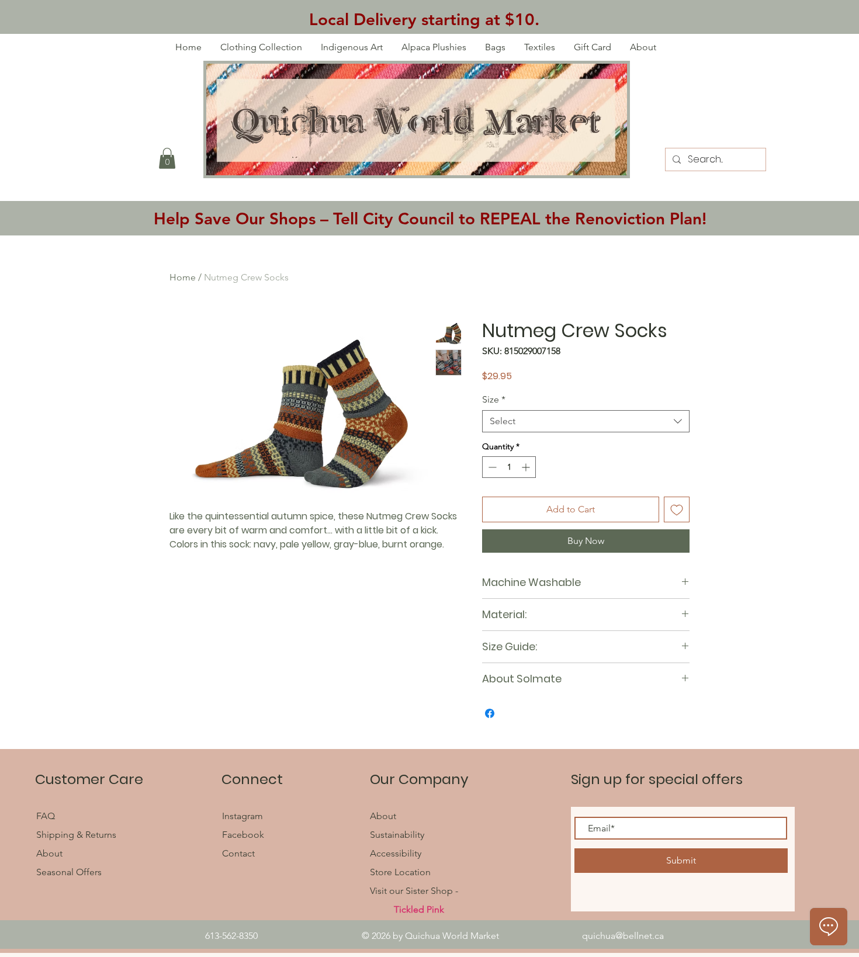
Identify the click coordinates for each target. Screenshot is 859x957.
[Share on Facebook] (490, 713)
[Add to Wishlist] (677, 509)
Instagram (242, 815)
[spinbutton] (508, 467)
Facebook (244, 834)
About (49, 853)
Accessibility (395, 853)
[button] (167, 158)
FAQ (46, 815)
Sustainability (397, 834)
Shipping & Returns (76, 834)
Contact (238, 853)
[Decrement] (491, 467)
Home (182, 277)
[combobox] (586, 421)
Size (493, 399)
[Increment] (526, 467)
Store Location (400, 872)
